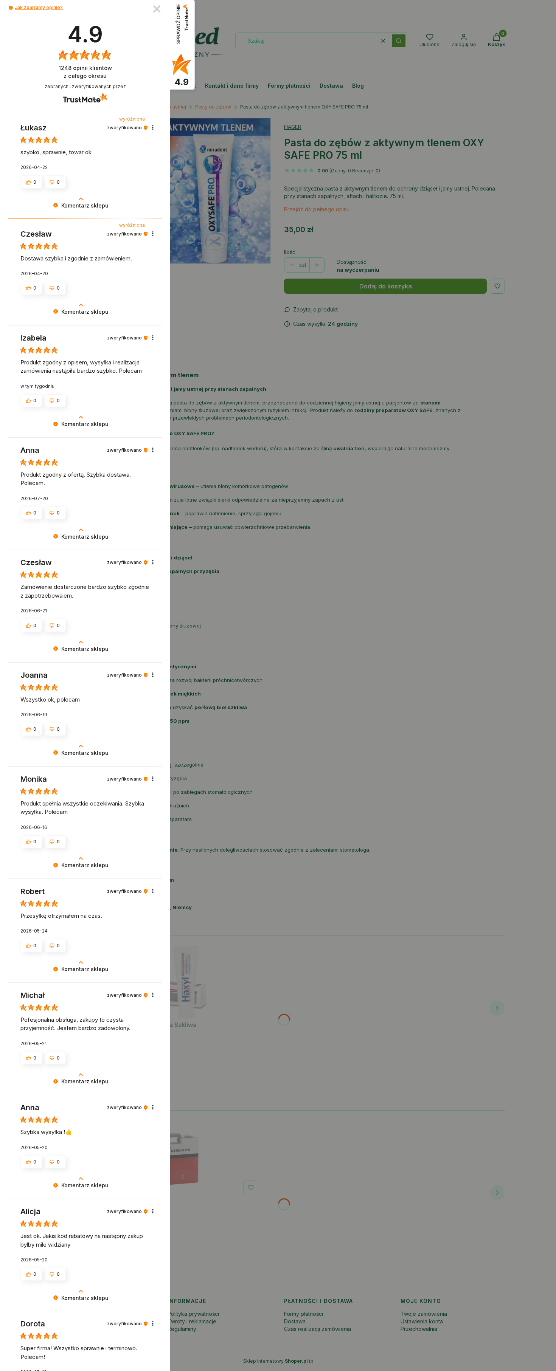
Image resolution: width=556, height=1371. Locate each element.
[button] (10, 7)
